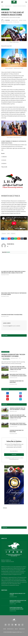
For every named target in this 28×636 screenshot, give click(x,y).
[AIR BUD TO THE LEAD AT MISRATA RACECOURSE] (14, 32)
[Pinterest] (7, 396)
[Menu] (2, 2)
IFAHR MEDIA (7, 20)
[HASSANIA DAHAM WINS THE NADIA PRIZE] (14, 306)
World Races (10, 628)
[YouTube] (7, 399)
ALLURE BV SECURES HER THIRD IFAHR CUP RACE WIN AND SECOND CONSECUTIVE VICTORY (18, 368)
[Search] (26, 2)
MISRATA (13, 233)
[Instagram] (20, 396)
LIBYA (8, 233)
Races (16, 628)
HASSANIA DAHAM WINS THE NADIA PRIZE (11, 314)
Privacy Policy (11, 459)
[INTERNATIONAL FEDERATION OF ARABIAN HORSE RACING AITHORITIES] (14, 2)
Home (4, 628)
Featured (4, 233)
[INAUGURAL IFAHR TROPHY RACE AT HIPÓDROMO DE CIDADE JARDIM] (14, 284)
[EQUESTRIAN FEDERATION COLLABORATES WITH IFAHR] (4, 609)
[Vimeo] (20, 399)
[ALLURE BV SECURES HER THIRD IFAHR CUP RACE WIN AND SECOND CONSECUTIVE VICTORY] (14, 262)
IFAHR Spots (22, 628)
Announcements (5, 9)
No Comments (10, 22)
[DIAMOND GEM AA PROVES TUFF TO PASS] (4, 595)
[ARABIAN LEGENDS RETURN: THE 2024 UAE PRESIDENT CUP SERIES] (14, 345)
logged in (10, 325)
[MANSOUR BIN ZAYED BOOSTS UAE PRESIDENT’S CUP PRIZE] (4, 602)
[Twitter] (20, 393)
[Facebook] (7, 393)
